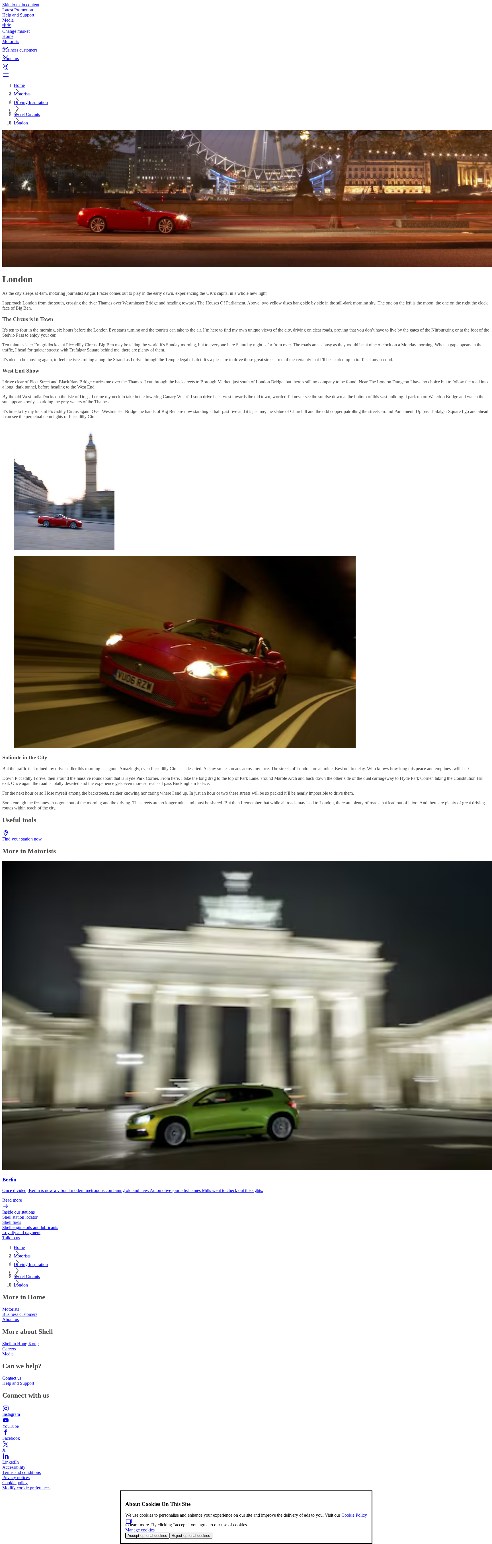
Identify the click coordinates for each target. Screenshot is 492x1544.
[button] (246, 43)
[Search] (246, 68)
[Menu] (246, 74)
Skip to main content (20, 4)
